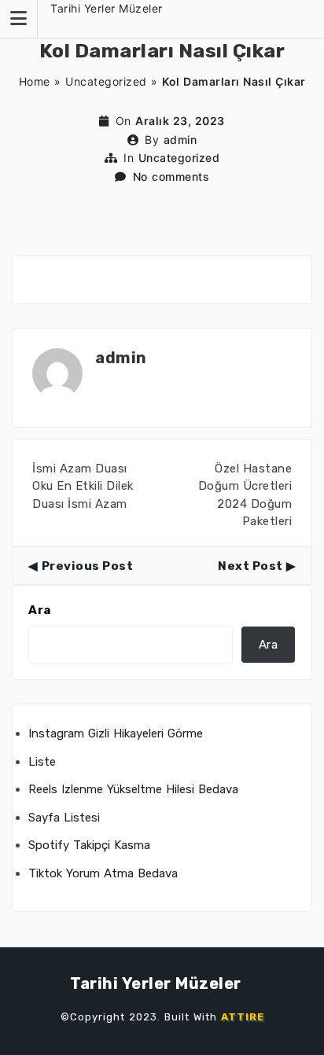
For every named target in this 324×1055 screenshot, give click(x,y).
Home (34, 81)
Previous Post (87, 566)
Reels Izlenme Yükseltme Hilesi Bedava (133, 789)
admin (180, 139)
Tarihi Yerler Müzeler (106, 8)
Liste (42, 762)
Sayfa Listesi (64, 818)
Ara (39, 610)
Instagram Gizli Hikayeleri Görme (115, 733)
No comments (171, 176)
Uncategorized (106, 81)
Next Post (250, 566)
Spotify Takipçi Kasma (89, 845)
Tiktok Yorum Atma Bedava (103, 873)
